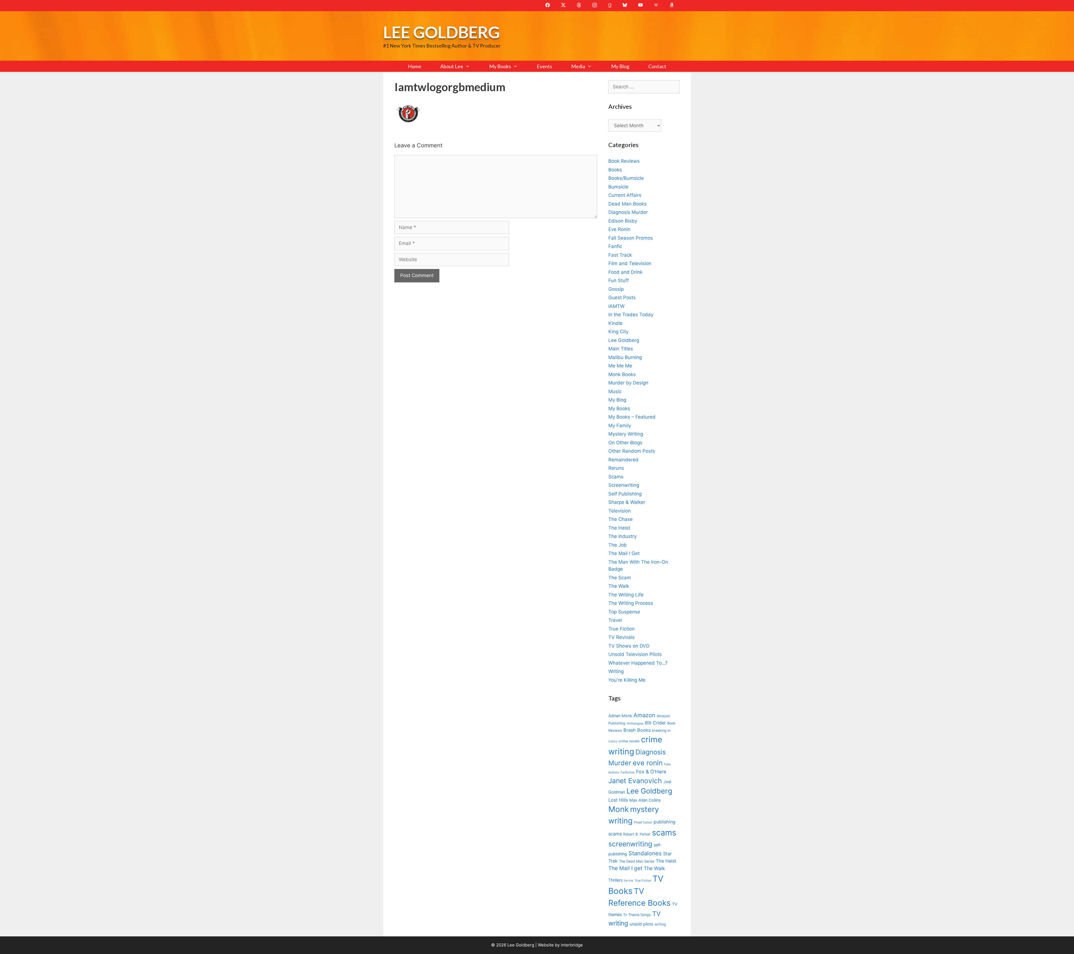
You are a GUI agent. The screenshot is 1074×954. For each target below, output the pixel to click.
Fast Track (620, 255)
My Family (619, 425)
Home (414, 66)
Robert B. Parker (637, 834)
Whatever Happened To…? (638, 663)
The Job (617, 545)
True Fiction (621, 629)
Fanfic (615, 246)
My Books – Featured (632, 417)
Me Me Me (620, 366)
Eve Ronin (619, 229)
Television (619, 511)
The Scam (619, 577)
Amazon (644, 715)
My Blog (620, 66)
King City (618, 331)
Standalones (645, 853)
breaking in (661, 730)
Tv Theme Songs (637, 915)
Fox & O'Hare (651, 771)
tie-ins (628, 880)
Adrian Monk (620, 715)
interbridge (572, 945)
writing (660, 924)
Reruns (616, 468)
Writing (616, 671)
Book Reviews (624, 161)
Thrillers (615, 880)
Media (578, 66)
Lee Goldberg (441, 32)
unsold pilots (641, 924)
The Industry (622, 536)
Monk (618, 809)
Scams (615, 477)
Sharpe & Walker (626, 502)
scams (664, 832)
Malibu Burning (625, 357)
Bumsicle (618, 187)
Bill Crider (655, 723)
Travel (615, 620)
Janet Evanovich (635, 780)
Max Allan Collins (645, 800)
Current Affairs (624, 195)
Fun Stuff (618, 280)
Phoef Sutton (643, 822)
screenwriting (630, 844)
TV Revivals (621, 637)
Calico (612, 741)
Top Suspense (624, 612)
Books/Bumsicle (626, 178)
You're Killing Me (627, 680)
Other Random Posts (631, 451)
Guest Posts (622, 297)
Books (615, 170)
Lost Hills (618, 800)
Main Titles (620, 348)
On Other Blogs (625, 442)
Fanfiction (628, 772)
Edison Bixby (622, 221)
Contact (657, 66)
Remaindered (623, 459)
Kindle (615, 323)
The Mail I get (625, 868)
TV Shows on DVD (628, 646)
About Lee (451, 66)
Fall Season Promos (630, 238)
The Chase (620, 519)
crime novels (629, 741)
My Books (500, 66)
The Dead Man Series (636, 861)
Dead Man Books (627, 204)
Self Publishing (625, 494)
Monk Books (622, 374)
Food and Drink (625, 272)
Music (614, 391)
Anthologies (635, 723)
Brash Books (637, 730)
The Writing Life (626, 595)
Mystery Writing (625, 434)
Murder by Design (628, 383)
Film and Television (629, 263)
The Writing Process (630, 603)
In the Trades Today (630, 314)
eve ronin (648, 763)
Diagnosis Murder (628, 212)
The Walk (618, 586)
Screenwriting (623, 485)
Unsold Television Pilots (635, 654)
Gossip (616, 289)
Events (544, 66)
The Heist (619, 528)
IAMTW (616, 306)
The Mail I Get (624, 553)
